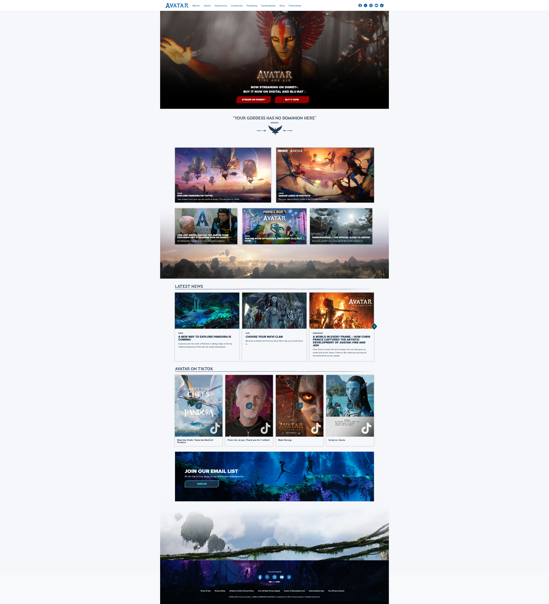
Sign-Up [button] (202, 484)
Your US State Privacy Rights (269, 591)
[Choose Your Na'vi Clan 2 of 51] (274, 311)
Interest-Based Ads (316, 591)
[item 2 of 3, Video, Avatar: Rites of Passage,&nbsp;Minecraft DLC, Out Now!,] (274, 226)
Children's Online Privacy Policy (241, 591)
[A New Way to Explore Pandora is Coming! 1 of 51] (207, 311)
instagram (371, 5)
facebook (360, 5)
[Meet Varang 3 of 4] (299, 406)
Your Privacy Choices (336, 591)
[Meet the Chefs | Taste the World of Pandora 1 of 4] (198, 406)
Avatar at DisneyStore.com (294, 591)
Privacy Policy (220, 591)
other (382, 5)
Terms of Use (205, 591)
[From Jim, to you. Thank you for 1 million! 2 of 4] (249, 406)
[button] (253, 99)
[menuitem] (237, 5)
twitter (365, 5)
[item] (196, 5)
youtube (376, 5)
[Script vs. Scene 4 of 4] (350, 406)
